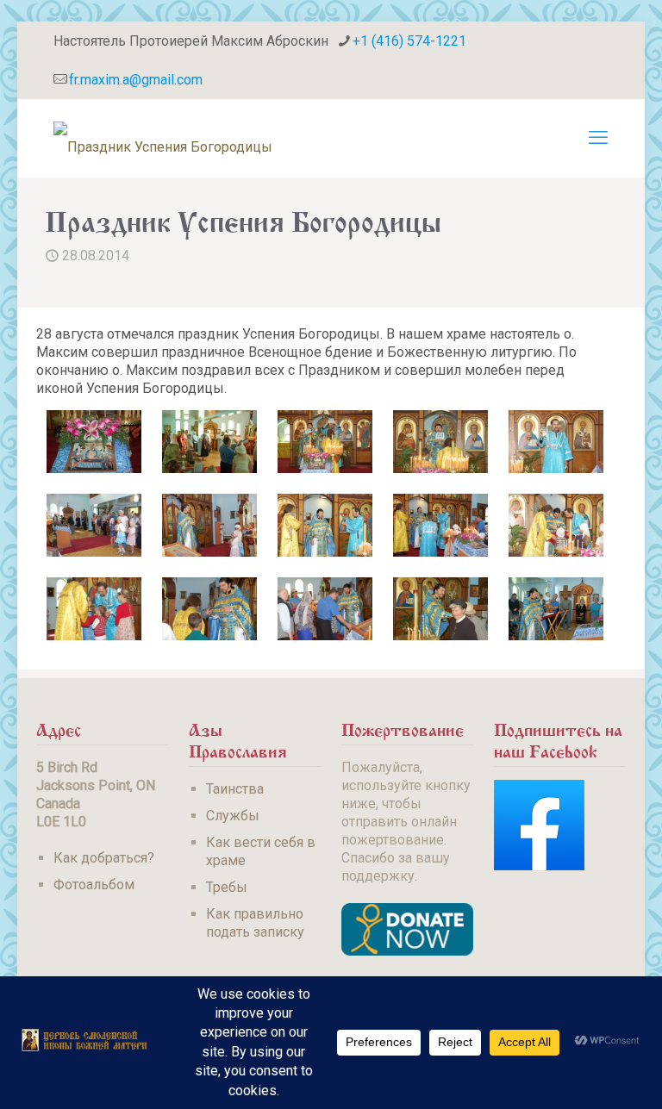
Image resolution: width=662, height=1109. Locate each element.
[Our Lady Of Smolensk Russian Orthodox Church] (162, 138)
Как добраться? (103, 858)
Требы (226, 887)
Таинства (235, 789)
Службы (232, 815)
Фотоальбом (93, 884)
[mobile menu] (598, 138)
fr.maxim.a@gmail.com (136, 80)
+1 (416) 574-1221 (409, 41)
